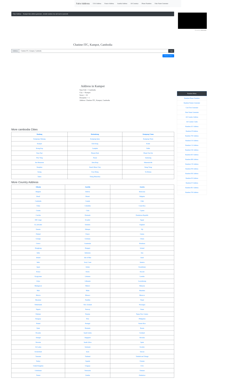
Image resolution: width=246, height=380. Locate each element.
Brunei (88, 196)
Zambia (87, 375)
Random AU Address (191, 126)
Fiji (142, 229)
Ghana (142, 239)
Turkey (38, 361)
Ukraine (142, 361)
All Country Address (192, 117)
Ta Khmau (148, 172)
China (38, 206)
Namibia (87, 300)
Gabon (142, 234)
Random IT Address (192, 183)
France (88, 234)
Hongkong (38, 248)
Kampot (39, 143)
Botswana (142, 191)
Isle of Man (87, 257)
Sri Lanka (38, 347)
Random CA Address (191, 145)
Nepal (142, 300)
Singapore (88, 337)
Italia (38, 262)
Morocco (142, 295)
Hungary (87, 248)
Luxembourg (142, 281)
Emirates (87, 224)
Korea (87, 272)
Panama (87, 314)
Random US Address (191, 140)
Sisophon (39, 167)
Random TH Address (191, 192)
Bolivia (87, 191)
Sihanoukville (148, 162)
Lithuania (88, 281)
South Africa (87, 342)
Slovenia (38, 342)
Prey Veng (39, 158)
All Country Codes (192, 122)
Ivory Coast (87, 262)
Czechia (38, 215)
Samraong (148, 158)
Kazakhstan (142, 267)
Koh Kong (95, 143)
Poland (38, 323)
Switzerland (38, 352)
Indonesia (88, 253)
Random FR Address (191, 169)
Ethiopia (87, 229)
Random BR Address (191, 159)
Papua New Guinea (142, 314)
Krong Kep (39, 148)
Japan (38, 267)
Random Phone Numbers (192, 98)
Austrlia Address (122, 3)
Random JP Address (192, 131)
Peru (87, 319)
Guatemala (87, 243)
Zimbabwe (142, 375)
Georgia (38, 239)
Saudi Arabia (88, 333)
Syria (87, 352)
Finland (38, 234)
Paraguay (38, 319)
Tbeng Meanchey (95, 176)
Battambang (95, 134)
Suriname (88, 347)
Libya (38, 281)
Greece (38, 243)
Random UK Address (191, 150)
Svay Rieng (94, 172)
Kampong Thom (148, 139)
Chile (142, 201)
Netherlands (38, 304)
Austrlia (87, 187)
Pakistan (38, 314)
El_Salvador (38, 224)
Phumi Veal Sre (148, 153)
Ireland (38, 257)
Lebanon (87, 276)
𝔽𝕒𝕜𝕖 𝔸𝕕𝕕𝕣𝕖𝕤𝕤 (83, 3)
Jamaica (142, 262)
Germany (87, 239)
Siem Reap (95, 162)
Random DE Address (191, 173)
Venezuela (87, 370)
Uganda (87, 361)
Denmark (87, 215)
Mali (38, 290)
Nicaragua (142, 304)
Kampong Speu (95, 139)
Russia (142, 328)
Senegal (38, 337)
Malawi (87, 286)
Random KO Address (191, 155)
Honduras (142, 243)
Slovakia (142, 337)
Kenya (38, 272)
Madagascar (38, 286)
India (38, 253)
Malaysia (142, 286)
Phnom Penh (95, 153)
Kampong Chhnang (39, 139)
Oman (142, 309)
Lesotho (142, 276)
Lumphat (95, 148)
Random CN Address (191, 164)
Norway (87, 309)
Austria (142, 187)
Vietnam (142, 370)
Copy (171, 51)
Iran (142, 253)
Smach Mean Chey (95, 167)
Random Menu (191, 93)
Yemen (38, 375)
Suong (39, 172)
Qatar (38, 328)
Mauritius (142, 290)
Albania (38, 187)
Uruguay (87, 366)
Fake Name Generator (161, 3)
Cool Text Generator (192, 107)
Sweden (142, 347)
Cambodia (38, 201)
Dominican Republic (142, 215)
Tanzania (38, 356)
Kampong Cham (148, 134)
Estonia (38, 229)
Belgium (38, 191)
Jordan (88, 267)
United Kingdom (38, 366)
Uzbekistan (38, 370)
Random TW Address (192, 136)
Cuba (87, 210)
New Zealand (88, 304)
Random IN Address (192, 178)
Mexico (38, 295)
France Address (109, 3)
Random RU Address (191, 187)
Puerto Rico (142, 323)
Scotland (142, 333)
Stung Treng (148, 167)
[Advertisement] (92, 30)
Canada (87, 201)
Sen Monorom (39, 162)
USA (142, 366)
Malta (87, 290)
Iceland (142, 248)
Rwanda (38, 333)
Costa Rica (142, 206)
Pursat (95, 158)
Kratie (148, 143)
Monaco (87, 295)
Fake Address (17, 14)
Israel (142, 257)
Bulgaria (142, 196)
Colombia (88, 206)
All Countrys (134, 3)
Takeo (39, 176)
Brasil (38, 196)
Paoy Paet (39, 153)
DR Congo (38, 220)
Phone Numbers (146, 3)
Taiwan (142, 352)
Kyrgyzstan (38, 276)
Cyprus (142, 210)
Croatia (38, 210)
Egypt (142, 220)
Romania (87, 328)
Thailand (87, 356)
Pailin (148, 148)
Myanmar (38, 300)
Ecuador (87, 220)
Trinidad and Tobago (142, 356)
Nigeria (38, 309)
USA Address (97, 3)
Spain (142, 342)
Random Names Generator (192, 103)
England (142, 224)
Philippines (142, 319)
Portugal (87, 323)
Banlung (39, 134)
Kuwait (142, 272)
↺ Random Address (168, 55)
